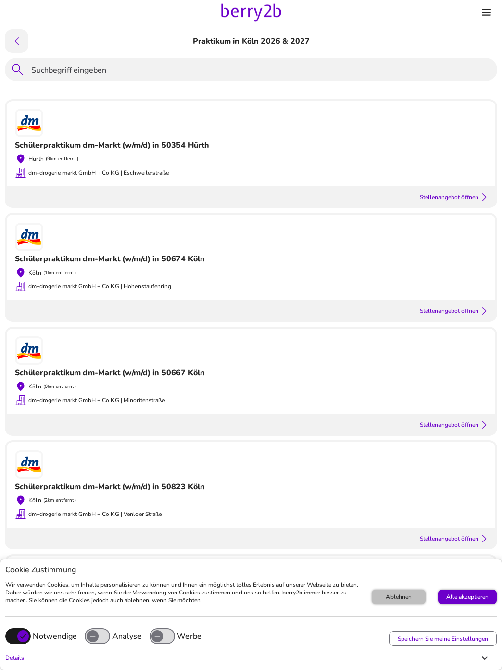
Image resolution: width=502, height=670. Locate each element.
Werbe (189, 636)
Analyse (127, 636)
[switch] (97, 636)
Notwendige (55, 636)
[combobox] (261, 71)
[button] (248, 658)
